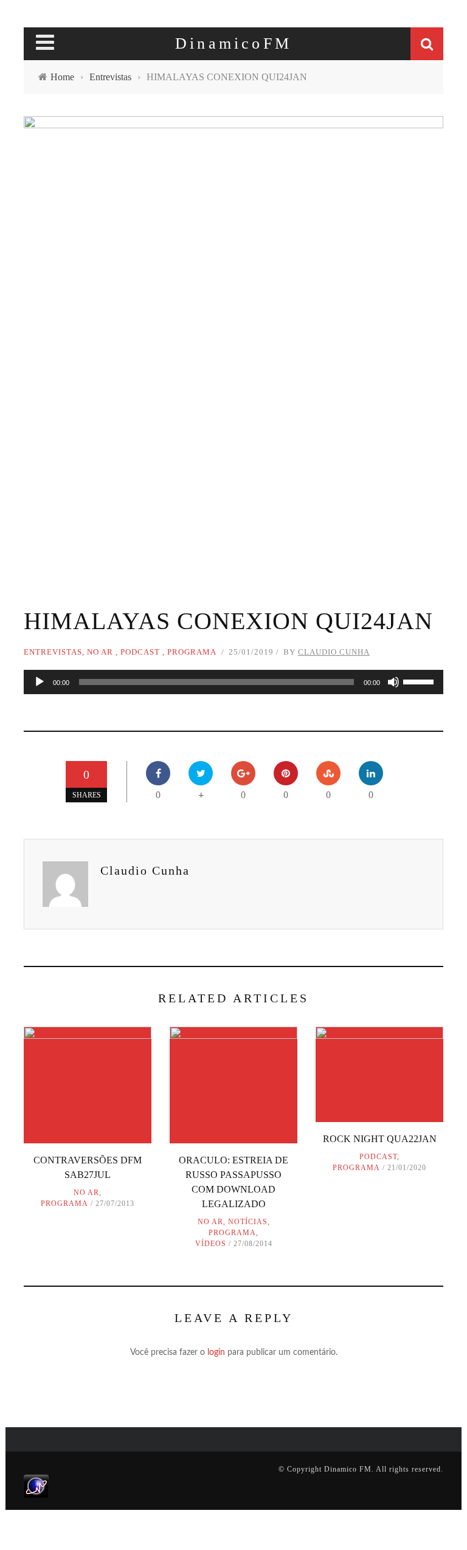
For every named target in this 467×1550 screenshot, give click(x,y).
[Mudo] (393, 682)
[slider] (420, 681)
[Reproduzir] (39, 682)
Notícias (248, 1222)
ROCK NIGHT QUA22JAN (380, 1139)
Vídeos (210, 1243)
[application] (233, 682)
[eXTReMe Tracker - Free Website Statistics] (36, 1485)
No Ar (100, 651)
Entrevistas (53, 651)
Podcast (140, 651)
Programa (191, 651)
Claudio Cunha (334, 651)
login (216, 1352)
